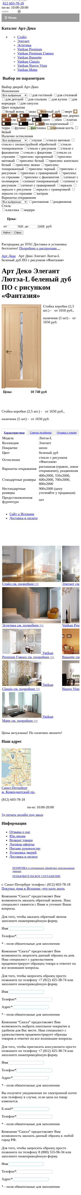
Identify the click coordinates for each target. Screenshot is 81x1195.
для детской (14, 99)
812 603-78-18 (13, 3)
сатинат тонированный (41, 181)
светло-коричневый (54, 124)
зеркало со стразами (17, 193)
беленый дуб (50, 111)
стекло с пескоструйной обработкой (29, 144)
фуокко (20, 128)
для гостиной (42, 95)
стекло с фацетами (38, 152)
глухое (37, 140)
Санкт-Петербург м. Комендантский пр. (18, 790)
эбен (58, 120)
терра (6, 128)
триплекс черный (42, 169)
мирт (68, 111)
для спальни (37, 99)
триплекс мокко (28, 165)
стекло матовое (58, 140)
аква (32, 111)
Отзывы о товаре (67, 432)
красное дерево (67, 116)
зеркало (66, 185)
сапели (11, 120)
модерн (29, 210)
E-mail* (7, 1109)
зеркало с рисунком (16, 189)
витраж (42, 193)
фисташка (38, 128)
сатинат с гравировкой (38, 185)
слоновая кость (62, 128)
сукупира (31, 116)
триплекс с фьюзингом (41, 177)
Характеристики (14, 432)
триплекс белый (32, 161)
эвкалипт (43, 120)
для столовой (67, 95)
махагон (12, 124)
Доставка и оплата (23, 518)
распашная (40, 202)
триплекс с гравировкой (39, 173)
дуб (4, 116)
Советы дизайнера (41, 432)
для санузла (29, 103)
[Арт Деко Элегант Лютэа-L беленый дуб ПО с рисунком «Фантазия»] (21, 387)
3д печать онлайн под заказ (22, 815)
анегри (26, 120)
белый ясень (15, 111)
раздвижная (62, 202)
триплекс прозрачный (36, 157)
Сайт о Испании (21, 514)
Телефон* (9, 936)
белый (6, 132)
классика (12, 210)
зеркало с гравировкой (53, 189)
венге (47, 116)
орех (15, 116)
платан (72, 120)
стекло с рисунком (42, 148)
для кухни (59, 99)
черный (28, 124)
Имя (5, 928)
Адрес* (7, 1007)
